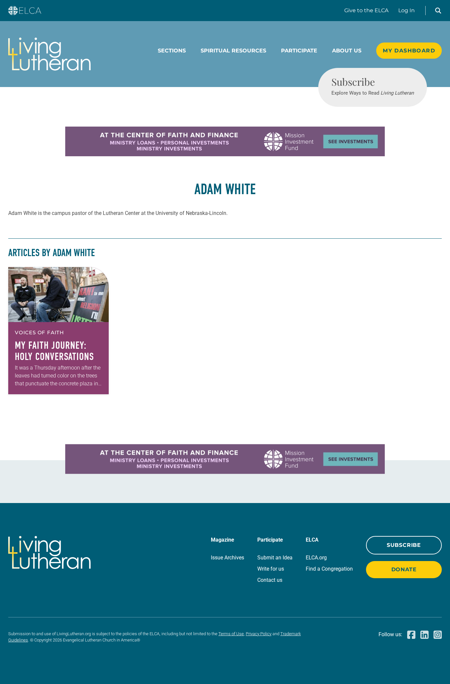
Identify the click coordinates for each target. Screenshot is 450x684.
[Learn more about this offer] (225, 154)
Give (366, 10)
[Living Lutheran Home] (49, 54)
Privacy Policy (258, 633)
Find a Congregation (329, 569)
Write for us (270, 569)
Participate (299, 50)
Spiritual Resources (233, 50)
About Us (346, 50)
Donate (404, 569)
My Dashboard (409, 50)
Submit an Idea (275, 557)
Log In (406, 10)
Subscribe (404, 545)
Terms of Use (231, 633)
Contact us (269, 580)
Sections (172, 50)
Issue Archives (227, 557)
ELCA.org (316, 557)
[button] (438, 10)
